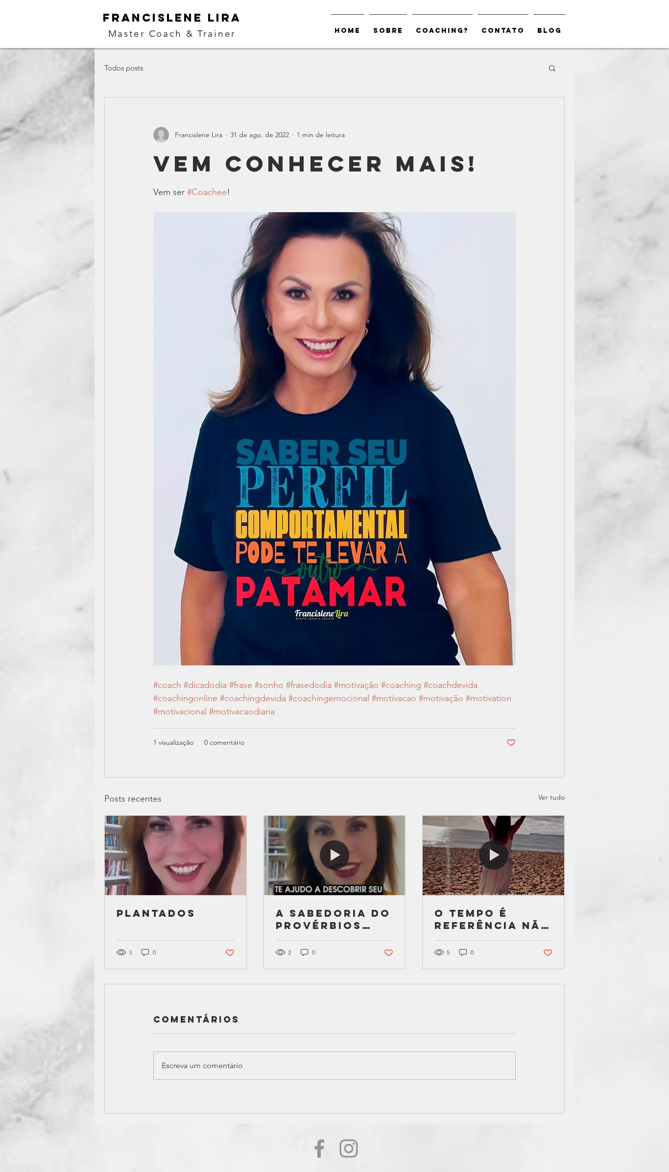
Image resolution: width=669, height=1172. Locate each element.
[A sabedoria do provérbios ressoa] (335, 855)
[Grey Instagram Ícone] (348, 1148)
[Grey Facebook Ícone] (319, 1148)
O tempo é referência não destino (492, 919)
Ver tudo (551, 797)
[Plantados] (175, 855)
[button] (552, 68)
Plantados (156, 913)
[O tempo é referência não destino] (493, 855)
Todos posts (123, 68)
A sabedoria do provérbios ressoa (333, 919)
